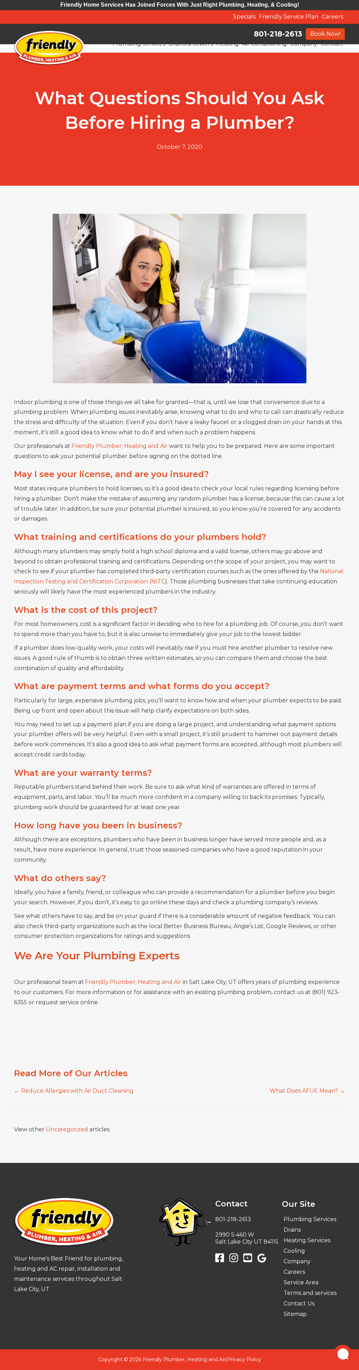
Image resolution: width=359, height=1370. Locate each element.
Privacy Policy (244, 1359)
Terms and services (310, 1293)
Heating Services (307, 1240)
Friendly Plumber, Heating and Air (119, 446)
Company (297, 1261)
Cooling (294, 1250)
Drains (292, 1229)
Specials (244, 16)
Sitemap (295, 1314)
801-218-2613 (278, 34)
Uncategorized (67, 1129)
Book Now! (325, 34)
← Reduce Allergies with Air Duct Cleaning (74, 1090)
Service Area (301, 1282)
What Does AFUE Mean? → (307, 1090)
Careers (332, 16)
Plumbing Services (310, 1219)
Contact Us (299, 1303)
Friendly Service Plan (288, 16)
